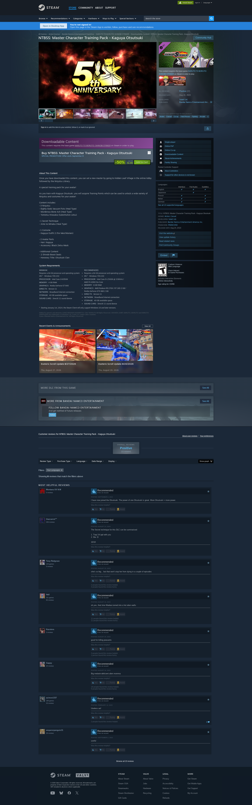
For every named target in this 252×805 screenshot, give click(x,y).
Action (162, 116)
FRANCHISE (173, 225)
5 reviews (49, 492)
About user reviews (189, 436)
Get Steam (192, 779)
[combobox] (176, 18)
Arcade (202, 116)
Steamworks (123, 788)
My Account (193, 793)
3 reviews (49, 632)
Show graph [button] (204, 461)
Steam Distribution (126, 793)
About (99, 7)
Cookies (166, 793)
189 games (50, 701)
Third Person (185, 116)
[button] (43, 18)
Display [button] (111, 461)
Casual (169, 116)
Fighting (195, 116)
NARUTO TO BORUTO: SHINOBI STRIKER (112, 34)
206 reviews (50, 522)
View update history (167, 237)
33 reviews (50, 703)
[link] (124, 162)
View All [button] (148, 326)
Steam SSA (123, 783)
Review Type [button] (45, 461)
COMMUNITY (85, 7)
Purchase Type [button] (63, 461)
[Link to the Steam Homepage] (49, 10)
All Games (42, 34)
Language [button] (81, 461)
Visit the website (166, 233)
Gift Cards (122, 798)
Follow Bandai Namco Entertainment (75, 407)
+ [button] (207, 116)
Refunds (166, 798)
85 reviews (50, 600)
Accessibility (168, 783)
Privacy (166, 779)
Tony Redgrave (53, 561)
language (206, 3)
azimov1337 (51, 698)
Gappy (49, 663)
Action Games (54, 34)
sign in (197, 3)
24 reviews (50, 666)
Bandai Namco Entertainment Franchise (78, 34)
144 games (50, 564)
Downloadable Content (140, 34)
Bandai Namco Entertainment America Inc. (197, 102)
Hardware (147, 788)
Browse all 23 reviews (125, 761)
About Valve (148, 779)
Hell (48, 594)
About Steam (123, 779)
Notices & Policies (170, 788)
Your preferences (207, 436)
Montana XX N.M (53, 489)
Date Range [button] (97, 461)
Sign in (43, 127)
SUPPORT (110, 7)
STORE (72, 7)
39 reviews (50, 733)
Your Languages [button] (53, 470)
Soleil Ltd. (183, 99)
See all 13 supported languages (170, 205)
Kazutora (50, 629)
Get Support (193, 788)
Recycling (147, 793)
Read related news (167, 241)
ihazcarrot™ (51, 519)
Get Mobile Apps (195, 783)
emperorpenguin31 (54, 730)
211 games (50, 597)
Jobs (145, 783)
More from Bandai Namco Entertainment (75, 401)
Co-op (176, 116)
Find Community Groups (169, 245)
